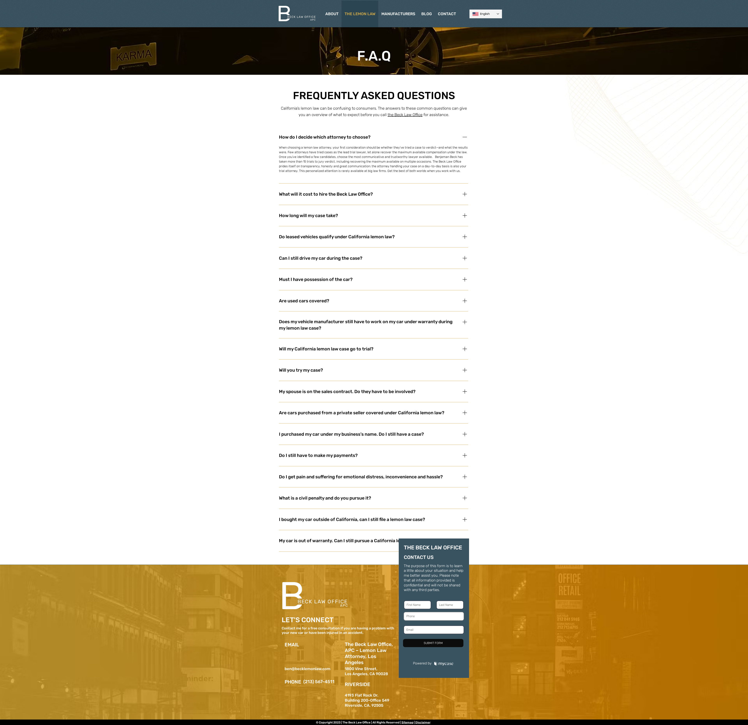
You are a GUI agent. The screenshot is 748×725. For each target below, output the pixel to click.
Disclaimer (422, 722)
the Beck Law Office (405, 114)
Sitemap (407, 722)
